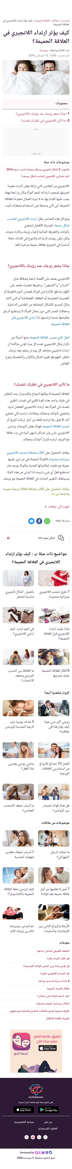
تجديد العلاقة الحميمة (56, 427)
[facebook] (45, 1137)
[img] (36, 1051)
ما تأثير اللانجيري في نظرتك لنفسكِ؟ (43, 121)
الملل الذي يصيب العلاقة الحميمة (49, 338)
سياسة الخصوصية (24, 1122)
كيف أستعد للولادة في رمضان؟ (53, 996)
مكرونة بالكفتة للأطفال (57, 1018)
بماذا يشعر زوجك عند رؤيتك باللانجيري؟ (41, 114)
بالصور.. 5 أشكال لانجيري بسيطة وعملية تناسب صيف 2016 (37, 169)
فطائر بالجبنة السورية (58, 988)
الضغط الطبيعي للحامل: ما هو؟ (53, 951)
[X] (39, 1137)
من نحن (48, 1122)
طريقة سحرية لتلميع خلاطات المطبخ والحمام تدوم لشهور (39, 1011)
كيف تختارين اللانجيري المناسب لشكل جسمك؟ (45, 176)
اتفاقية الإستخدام (47, 1128)
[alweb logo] (43, 1153)
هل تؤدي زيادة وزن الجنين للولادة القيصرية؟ (46, 966)
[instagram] (26, 1137)
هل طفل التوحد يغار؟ (58, 958)
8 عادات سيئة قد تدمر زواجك (53, 981)
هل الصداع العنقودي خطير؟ (54, 973)
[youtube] (33, 1137)
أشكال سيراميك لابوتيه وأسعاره (52, 1003)
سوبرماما (43, 50)
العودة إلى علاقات (58, 507)
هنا (53, 494)
